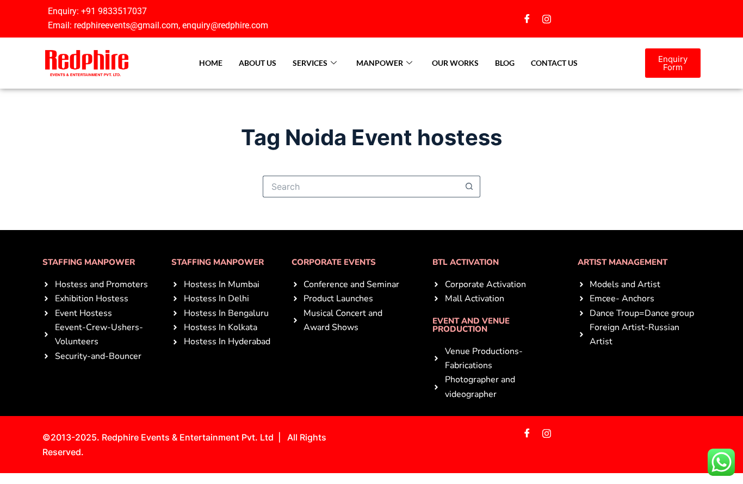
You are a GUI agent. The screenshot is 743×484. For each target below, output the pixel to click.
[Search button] (469, 186)
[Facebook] (527, 18)
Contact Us (554, 62)
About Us (257, 62)
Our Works (455, 62)
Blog (505, 62)
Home (210, 62)
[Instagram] (546, 18)
